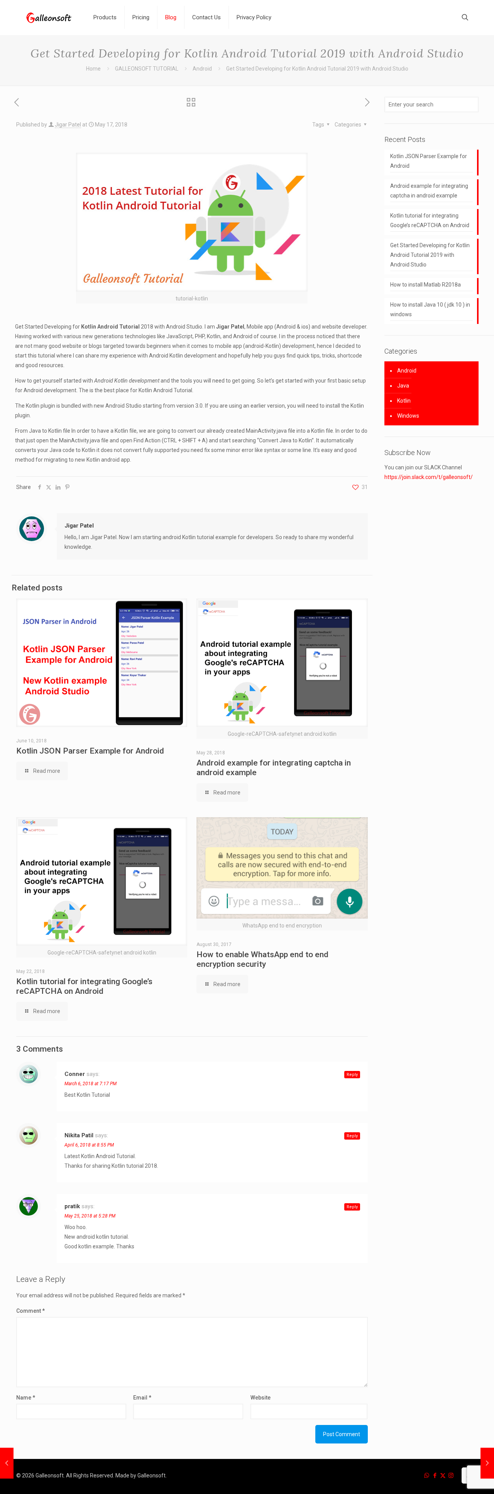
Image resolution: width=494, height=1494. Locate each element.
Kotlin (404, 401)
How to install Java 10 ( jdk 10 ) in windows (430, 309)
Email (142, 1398)
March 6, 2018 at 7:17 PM (90, 1083)
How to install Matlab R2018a (425, 285)
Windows (408, 416)
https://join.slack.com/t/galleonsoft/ (428, 477)
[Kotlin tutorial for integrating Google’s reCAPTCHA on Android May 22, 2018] (487, 1463)
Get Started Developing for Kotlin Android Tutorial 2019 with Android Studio (430, 255)
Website (260, 1398)
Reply (352, 1074)
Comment (30, 1311)
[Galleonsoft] (49, 17)
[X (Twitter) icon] (443, 1475)
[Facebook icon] (435, 1475)
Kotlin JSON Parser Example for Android (90, 750)
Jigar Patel (68, 124)
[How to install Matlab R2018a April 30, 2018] (7, 1463)
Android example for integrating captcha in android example (429, 191)
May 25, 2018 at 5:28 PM (89, 1216)
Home (93, 69)
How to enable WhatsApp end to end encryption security (262, 959)
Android (202, 69)
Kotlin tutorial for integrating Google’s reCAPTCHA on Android (84, 986)
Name (25, 1398)
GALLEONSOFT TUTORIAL (146, 69)
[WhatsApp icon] (427, 1475)
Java (403, 386)
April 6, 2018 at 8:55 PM (89, 1145)
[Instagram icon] (451, 1475)
